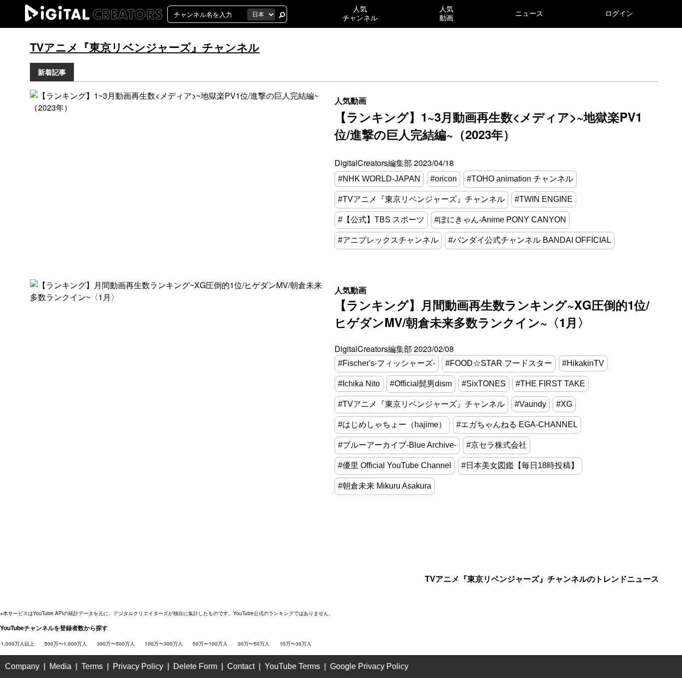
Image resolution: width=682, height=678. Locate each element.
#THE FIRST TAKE (550, 383)
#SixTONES (484, 383)
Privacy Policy (138, 666)
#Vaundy (530, 404)
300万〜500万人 (116, 643)
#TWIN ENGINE (544, 199)
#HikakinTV (583, 363)
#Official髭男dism (421, 383)
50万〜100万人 (210, 643)
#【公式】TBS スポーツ (381, 219)
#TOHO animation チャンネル (520, 178)
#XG (564, 404)
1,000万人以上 (17, 643)
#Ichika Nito (359, 383)
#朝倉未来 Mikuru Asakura (384, 486)
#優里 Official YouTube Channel (394, 465)
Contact (241, 666)
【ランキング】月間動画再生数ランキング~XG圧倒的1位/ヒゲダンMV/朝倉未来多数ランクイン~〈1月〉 (492, 313)
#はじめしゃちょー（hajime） (392, 424)
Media (60, 666)
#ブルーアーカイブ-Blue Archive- (397, 445)
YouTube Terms (292, 666)
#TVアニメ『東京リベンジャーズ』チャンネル (421, 199)
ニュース (529, 13)
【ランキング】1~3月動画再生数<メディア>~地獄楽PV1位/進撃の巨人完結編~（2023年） (488, 125)
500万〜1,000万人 (65, 643)
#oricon (443, 178)
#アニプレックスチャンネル (388, 240)
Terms (92, 666)
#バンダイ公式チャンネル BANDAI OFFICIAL (529, 240)
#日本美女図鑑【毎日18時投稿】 (520, 465)
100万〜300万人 (164, 643)
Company (22, 666)
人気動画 (350, 100)
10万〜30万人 (296, 643)
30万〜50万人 (254, 643)
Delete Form (195, 666)
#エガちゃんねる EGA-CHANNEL (517, 424)
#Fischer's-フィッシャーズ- (386, 363)
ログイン (619, 13)
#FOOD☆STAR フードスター (498, 363)
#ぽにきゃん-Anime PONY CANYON (500, 219)
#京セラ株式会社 (496, 445)
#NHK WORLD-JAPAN (379, 178)
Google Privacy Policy (369, 666)
